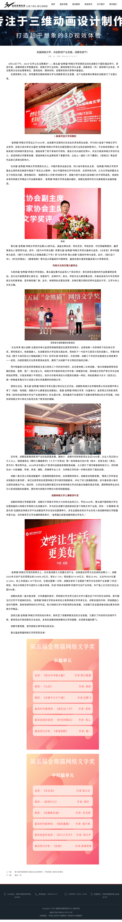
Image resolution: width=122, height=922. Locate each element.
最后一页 (18, 875)
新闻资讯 (88, 4)
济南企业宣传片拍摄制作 (57, 915)
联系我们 (113, 4)
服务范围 (63, 4)
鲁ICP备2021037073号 (63, 912)
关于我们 (101, 4)
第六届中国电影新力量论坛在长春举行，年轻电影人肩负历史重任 (39, 872)
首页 (53, 4)
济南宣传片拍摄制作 (74, 915)
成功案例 (76, 4)
